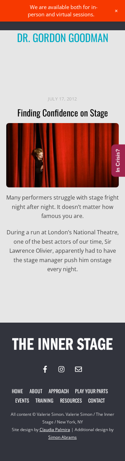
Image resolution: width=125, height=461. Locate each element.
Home (17, 391)
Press (102, 69)
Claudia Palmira (55, 429)
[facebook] (45, 368)
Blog (99, 59)
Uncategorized (95, 78)
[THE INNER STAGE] (62, 351)
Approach (59, 391)
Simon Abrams (62, 437)
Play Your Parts (91, 391)
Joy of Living (69, 69)
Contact (96, 400)
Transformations (43, 78)
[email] (78, 368)
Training (44, 400)
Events (22, 400)
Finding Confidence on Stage (62, 112)
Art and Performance (55, 59)
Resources (71, 400)
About (36, 391)
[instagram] (62, 368)
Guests (33, 69)
